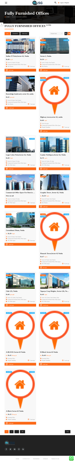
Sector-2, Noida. (46, 56)
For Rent (15, 33)
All (7, 33)
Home (8, 17)
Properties (36, 459)
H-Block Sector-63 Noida (49, 352)
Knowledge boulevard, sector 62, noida (19, 94)
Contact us (26, 459)
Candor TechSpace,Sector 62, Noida (53, 155)
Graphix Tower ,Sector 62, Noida (52, 192)
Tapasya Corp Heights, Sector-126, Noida (54, 291)
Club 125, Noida (11, 291)
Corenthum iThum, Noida (15, 230)
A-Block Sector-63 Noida (14, 411)
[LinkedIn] (23, 449)
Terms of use (55, 459)
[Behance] (14, 449)
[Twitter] (10, 449)
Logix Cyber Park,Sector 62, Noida (18, 155)
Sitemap (45, 459)
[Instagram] (18, 449)
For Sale (24, 33)
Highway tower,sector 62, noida (51, 117)
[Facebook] (6, 449)
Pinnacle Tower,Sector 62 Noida (51, 253)
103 (22, 431)
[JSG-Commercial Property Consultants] (37, 2)
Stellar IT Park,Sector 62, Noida (17, 56)
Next (68, 431)
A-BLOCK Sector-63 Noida (15, 352)
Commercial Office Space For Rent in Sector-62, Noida (25, 192)
